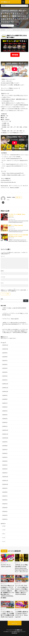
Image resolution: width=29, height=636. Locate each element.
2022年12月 (5, 476)
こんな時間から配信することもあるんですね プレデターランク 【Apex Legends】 (21, 614)
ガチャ (3, 533)
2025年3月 (4, 376)
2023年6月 (4, 453)
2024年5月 (4, 411)
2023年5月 (4, 457)
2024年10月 (5, 391)
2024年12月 (5, 383)
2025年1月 (4, 380)
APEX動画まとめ (18, 629)
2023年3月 (4, 465)
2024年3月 (4, 418)
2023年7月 (4, 449)
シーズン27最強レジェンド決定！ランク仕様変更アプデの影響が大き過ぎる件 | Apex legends (7, 614)
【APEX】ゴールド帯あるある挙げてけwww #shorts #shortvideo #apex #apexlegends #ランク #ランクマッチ (15, 324)
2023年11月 (5, 434)
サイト (2, 282)
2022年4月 (4, 507)
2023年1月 (4, 472)
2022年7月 (4, 496)
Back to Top (14, 623)
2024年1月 (4, 426)
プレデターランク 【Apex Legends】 (10, 318)
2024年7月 (4, 403)
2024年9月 (4, 395)
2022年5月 (4, 503)
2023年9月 (4, 441)
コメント (3, 256)
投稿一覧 (18, 197)
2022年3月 (4, 511)
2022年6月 (4, 499)
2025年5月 (4, 368)
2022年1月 (4, 519)
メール (3, 276)
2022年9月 (4, 488)
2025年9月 (4, 352)
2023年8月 (4, 445)
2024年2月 (4, 422)
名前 (2, 270)
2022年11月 (5, 480)
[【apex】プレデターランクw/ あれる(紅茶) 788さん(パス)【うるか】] (4, 237)
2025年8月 (4, 356)
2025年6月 (4, 364)
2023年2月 (4, 469)
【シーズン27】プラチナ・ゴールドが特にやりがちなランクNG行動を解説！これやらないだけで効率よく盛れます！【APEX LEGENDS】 (21, 590)
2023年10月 (5, 438)
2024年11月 (5, 387)
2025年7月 (4, 360)
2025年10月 (5, 349)
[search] (27, 6)
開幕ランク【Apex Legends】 (16, 225)
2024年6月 (4, 407)
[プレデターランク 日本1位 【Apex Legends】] (4, 216)
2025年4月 (4, 372)
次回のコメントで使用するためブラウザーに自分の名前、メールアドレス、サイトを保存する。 (14, 291)
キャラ (3, 537)
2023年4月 (4, 461)
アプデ (3, 529)
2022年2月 (4, 515)
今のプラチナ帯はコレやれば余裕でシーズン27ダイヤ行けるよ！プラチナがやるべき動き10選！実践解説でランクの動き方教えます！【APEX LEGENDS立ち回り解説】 (15, 331)
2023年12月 (5, 430)
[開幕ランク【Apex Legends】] (4, 227)
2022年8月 (4, 492)
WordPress (14, 633)
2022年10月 (5, 484)
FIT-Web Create (16, 631)
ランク (11, 25)
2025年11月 (5, 345)
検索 (2, 298)
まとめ (3, 526)
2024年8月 (4, 399)
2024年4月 (4, 414)
